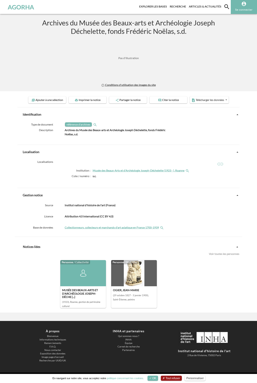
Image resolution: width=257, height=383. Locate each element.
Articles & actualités (206, 6)
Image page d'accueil (53, 357)
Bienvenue (52, 336)
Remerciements (52, 343)
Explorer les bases (153, 6)
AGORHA (21, 6)
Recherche (178, 6)
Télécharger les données (210, 99)
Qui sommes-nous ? (128, 336)
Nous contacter (52, 350)
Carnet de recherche (128, 346)
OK (154, 378)
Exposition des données (52, 353)
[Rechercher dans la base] (162, 227)
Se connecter (244, 9)
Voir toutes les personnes (224, 253)
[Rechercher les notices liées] (188, 170)
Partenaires (128, 350)
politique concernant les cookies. (125, 378)
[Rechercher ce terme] (95, 124)
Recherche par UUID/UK (52, 360)
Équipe (128, 343)
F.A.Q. (52, 346)
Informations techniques (53, 339)
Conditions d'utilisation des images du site (130, 84)
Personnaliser (195, 378)
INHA (128, 339)
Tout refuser (172, 378)
